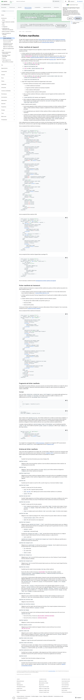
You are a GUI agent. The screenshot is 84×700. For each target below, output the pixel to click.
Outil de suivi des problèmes (67, 692)
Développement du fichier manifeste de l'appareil (46, 280)
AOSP (20, 31)
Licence (40, 696)
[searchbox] (7, 11)
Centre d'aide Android (66, 681)
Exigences (18, 682)
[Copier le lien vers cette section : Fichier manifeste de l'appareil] (40, 47)
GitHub (18, 692)
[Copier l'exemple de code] (67, 129)
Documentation (5, 4)
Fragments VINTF (50, 444)
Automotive (56, 7)
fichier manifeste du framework (58, 39)
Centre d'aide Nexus (65, 684)
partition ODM (53, 59)
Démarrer (78, 18)
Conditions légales (34, 696)
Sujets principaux (28, 7)
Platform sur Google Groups (44, 688)
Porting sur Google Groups (44, 692)
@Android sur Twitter (43, 681)
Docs (11, 1)
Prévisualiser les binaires (21, 686)
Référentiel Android (20, 681)
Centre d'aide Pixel (65, 682)
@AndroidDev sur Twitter (43, 682)
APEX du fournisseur (40, 443)
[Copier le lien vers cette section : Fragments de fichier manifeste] (41, 383)
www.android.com (65, 686)
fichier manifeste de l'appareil (45, 39)
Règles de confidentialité (48, 696)
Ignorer (70, 18)
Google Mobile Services (66, 688)
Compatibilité (37, 7)
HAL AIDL (29, 491)
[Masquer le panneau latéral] (14, 698)
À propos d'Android (20, 696)
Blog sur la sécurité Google (44, 686)
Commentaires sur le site (58, 696)
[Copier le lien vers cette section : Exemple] (25, 392)
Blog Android (41, 684)
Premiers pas (12, 7)
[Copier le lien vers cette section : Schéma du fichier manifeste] (39, 449)
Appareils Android (47, 7)
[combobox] (58, 1)
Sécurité (19, 7)
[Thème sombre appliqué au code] (65, 129)
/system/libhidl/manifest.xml (42, 293)
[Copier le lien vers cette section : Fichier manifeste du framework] (41, 285)
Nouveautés (3, 7)
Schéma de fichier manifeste (48, 42)
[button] (7, 18)
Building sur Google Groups (44, 690)
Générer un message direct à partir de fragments (55, 57)
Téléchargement (20, 684)
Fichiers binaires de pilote (21, 690)
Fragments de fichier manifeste (36, 57)
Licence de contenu (51, 671)
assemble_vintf (49, 453)
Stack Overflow (64, 690)
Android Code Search (20, 1)
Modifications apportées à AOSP (41, 18)
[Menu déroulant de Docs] (13, 1)
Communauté (27, 696)
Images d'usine (19, 688)
